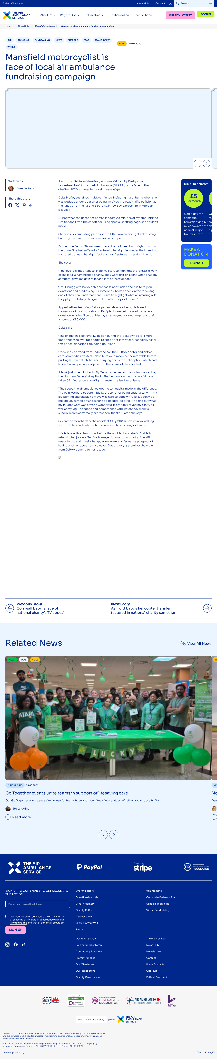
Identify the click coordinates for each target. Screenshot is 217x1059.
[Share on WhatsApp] (24, 205)
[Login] (170, 3)
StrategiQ (209, 1052)
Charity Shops (142, 15)
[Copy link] (31, 205)
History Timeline (85, 957)
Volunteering (154, 890)
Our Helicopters (85, 970)
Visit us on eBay (95, 1019)
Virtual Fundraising (157, 910)
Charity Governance (88, 977)
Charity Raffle (84, 910)
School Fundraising (157, 903)
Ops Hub (151, 970)
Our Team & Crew (86, 938)
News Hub (142, 3)
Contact (160, 3)
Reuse (79, 929)
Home (8, 26)
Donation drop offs (87, 897)
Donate (206, 14)
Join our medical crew (89, 945)
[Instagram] (7, 944)
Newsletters (153, 951)
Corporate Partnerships (160, 897)
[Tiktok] (24, 944)
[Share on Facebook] (10, 205)
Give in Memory (85, 903)
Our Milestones (85, 964)
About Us (46, 15)
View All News (199, 644)
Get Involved (92, 15)
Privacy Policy (18, 922)
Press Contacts (155, 964)
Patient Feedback (156, 977)
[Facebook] (16, 944)
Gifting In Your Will (87, 923)
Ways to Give (68, 15)
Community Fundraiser (90, 951)
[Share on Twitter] (17, 205)
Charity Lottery (180, 15)
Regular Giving (84, 916)
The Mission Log (118, 15)
